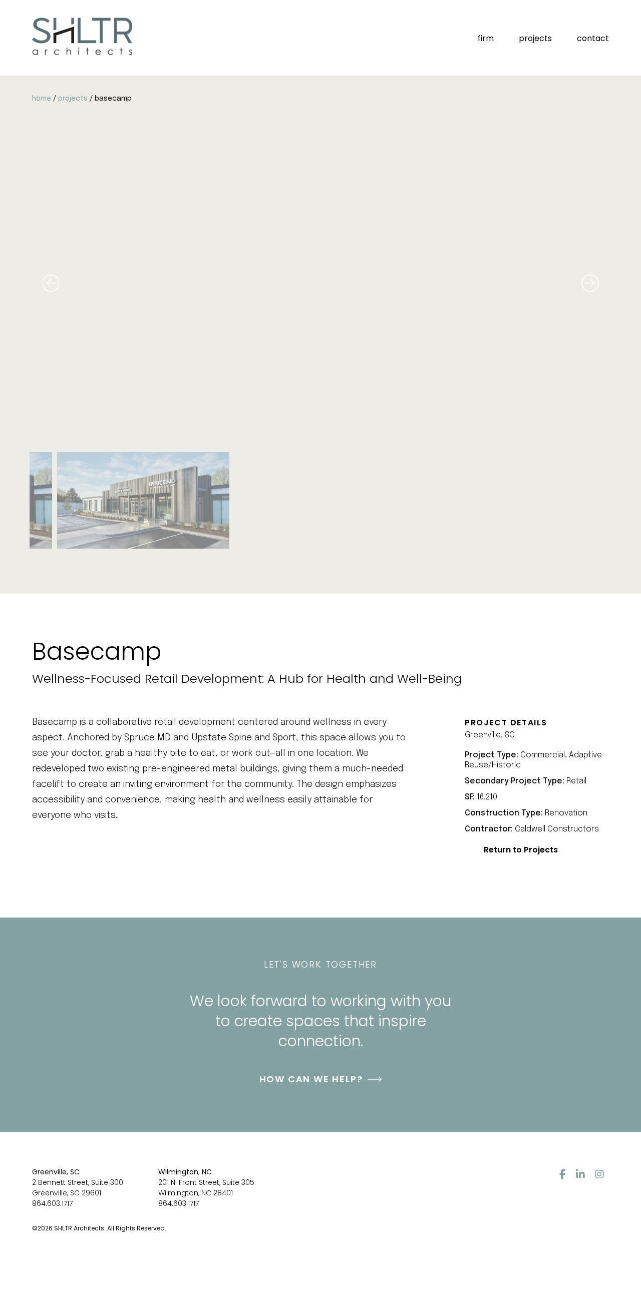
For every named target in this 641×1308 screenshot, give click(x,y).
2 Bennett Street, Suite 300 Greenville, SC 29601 (77, 1187)
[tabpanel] (320, 500)
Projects (535, 38)
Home (41, 98)
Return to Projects (521, 849)
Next (590, 283)
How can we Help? (311, 1079)
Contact (593, 38)
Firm (486, 38)
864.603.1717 (52, 1203)
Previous (51, 283)
